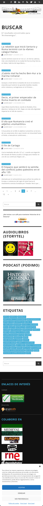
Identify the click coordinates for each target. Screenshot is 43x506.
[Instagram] (15, 2)
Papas (19, 348)
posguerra (36, 348)
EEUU (6, 327)
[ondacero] (12, 448)
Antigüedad (6, 43)
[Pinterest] (23, 2)
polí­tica (26, 348)
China (11, 322)
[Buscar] (4, 2)
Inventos (18, 337)
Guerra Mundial (10, 335)
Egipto (12, 327)
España (6, 330)
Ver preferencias (21, 499)
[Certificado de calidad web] (13, 398)
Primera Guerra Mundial (14, 350)
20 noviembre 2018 (19, 127)
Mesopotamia (9, 345)
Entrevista (20, 327)
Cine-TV (28, 322)
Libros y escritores (25, 343)
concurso (8, 324)
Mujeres (7, 348)
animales (22, 317)
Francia (36, 330)
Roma (36, 350)
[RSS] (27, 2)
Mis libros (20, 345)
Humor (28, 335)
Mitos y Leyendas (33, 345)
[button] (40, 466)
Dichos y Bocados (29, 324)
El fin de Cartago (11, 145)
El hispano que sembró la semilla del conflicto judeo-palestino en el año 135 (20, 170)
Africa (6, 317)
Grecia (6, 332)
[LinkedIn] (19, 2)
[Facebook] (11, 2)
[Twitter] (31, 2)
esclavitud (30, 327)
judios (26, 340)
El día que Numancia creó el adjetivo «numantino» (17, 122)
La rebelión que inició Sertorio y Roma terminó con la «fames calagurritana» (19, 49)
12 (4, 194)
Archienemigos (33, 319)
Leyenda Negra (10, 343)
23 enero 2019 (18, 55)
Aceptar (21, 487)
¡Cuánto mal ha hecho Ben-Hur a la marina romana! (21, 74)
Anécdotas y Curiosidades (15, 319)
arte (5, 322)
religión (29, 350)
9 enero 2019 (17, 79)
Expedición (27, 330)
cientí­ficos (19, 322)
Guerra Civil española (19, 332)
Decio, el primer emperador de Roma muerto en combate (19, 98)
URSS (28, 353)
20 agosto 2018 (18, 148)
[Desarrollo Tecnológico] (9, 409)
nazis (14, 348)
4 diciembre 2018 (19, 103)
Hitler (21, 335)
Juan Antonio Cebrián (13, 340)
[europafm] (12, 440)
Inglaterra (8, 337)
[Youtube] (35, 2)
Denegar (21, 493)
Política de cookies (14, 503)
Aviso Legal (23, 503)
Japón (25, 337)
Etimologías (16, 330)
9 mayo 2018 (17, 175)
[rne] (12, 456)
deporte (17, 324)
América (13, 317)
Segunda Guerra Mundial (14, 353)
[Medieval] (12, 430)
